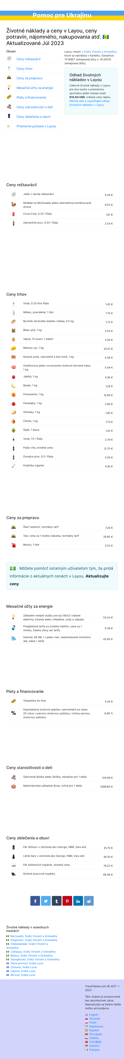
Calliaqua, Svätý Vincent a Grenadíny (33, 951)
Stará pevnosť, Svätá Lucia (26, 963)
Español (93, 1030)
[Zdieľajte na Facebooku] (35, 901)
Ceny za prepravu (29, 78)
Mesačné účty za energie (35, 88)
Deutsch (93, 1045)
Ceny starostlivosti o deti (35, 107)
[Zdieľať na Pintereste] (67, 901)
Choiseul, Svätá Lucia (23, 967)
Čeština (93, 1038)
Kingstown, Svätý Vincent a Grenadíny (33, 940)
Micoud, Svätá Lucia (22, 975)
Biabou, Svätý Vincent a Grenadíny (31, 955)
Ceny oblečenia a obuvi (34, 117)
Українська (95, 1026)
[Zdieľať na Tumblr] (57, 901)
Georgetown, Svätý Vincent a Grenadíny (35, 959)
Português (95, 1034)
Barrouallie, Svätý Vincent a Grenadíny (33, 936)
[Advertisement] (62, 159)
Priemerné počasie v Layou (36, 126)
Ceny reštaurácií (29, 59)
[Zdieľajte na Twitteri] (46, 901)
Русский (94, 1018)
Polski (92, 1022)
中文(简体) (95, 1041)
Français (93, 1049)
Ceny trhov (25, 69)
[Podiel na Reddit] (89, 901)
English (93, 1014)
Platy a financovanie (31, 97)
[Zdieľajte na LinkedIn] (78, 901)
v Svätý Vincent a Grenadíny (99, 51)
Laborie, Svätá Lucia (22, 971)
